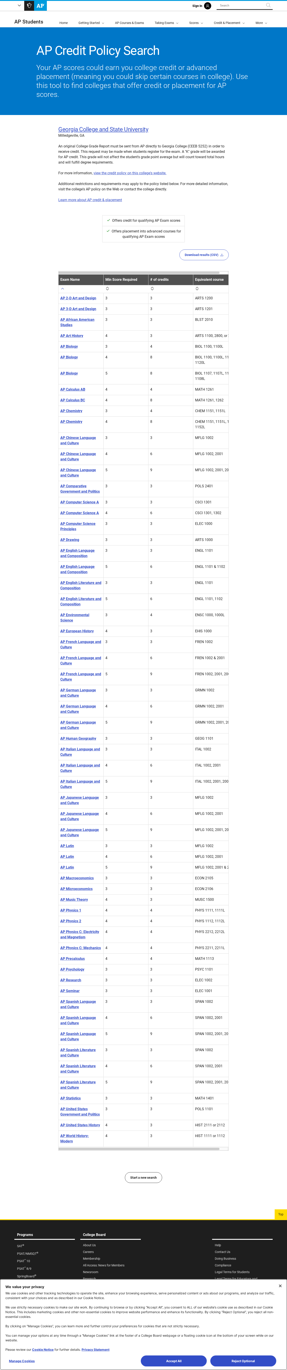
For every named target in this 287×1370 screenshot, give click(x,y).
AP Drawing (69, 540)
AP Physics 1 (70, 910)
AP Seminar (70, 991)
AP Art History (71, 336)
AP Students (28, 22)
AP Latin (67, 846)
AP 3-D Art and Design (78, 309)
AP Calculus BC (72, 400)
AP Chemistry (71, 411)
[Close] (280, 1286)
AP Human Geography (78, 738)
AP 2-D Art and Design (78, 298)
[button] (261, 19)
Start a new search (143, 1177)
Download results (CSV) (201, 255)
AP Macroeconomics (77, 878)
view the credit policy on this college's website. (129, 173)
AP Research (70, 980)
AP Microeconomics (76, 889)
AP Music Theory (74, 899)
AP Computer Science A (79, 502)
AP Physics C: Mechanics (80, 948)
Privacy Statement (95, 1349)
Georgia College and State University (103, 129)
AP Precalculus (72, 959)
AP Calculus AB (72, 389)
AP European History (77, 631)
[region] (143, 711)
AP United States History (80, 1125)
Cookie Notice (43, 1349)
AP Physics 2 (70, 921)
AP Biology (69, 346)
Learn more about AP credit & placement (90, 200)
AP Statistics (70, 1098)
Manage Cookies (22, 1361)
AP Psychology (72, 969)
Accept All (174, 1361)
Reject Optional (243, 1361)
